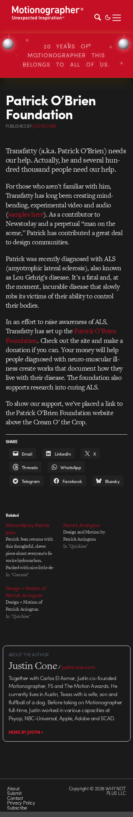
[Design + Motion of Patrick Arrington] (34, 602)
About (13, 788)
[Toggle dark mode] (107, 16)
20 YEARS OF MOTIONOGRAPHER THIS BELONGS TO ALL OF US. (66, 55)
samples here (25, 214)
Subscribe (17, 807)
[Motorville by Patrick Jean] (34, 549)
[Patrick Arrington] (92, 535)
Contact (15, 798)
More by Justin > (26, 732)
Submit (14, 793)
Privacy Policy (21, 802)
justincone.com (78, 667)
